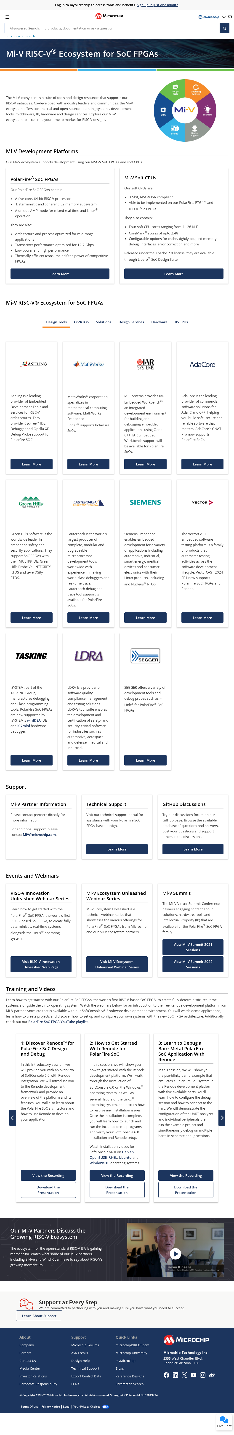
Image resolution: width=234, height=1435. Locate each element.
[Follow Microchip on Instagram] (202, 1376)
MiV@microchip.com (39, 834)
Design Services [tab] (131, 322)
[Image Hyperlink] (109, 18)
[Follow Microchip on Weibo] (212, 1376)
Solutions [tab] (103, 322)
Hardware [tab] (159, 322)
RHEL (113, 1157)
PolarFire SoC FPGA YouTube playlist (58, 1021)
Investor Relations (33, 1376)
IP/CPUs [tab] (181, 322)
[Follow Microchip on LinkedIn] (175, 1376)
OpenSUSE (98, 1157)
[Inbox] (230, 16)
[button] (60, 273)
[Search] (224, 28)
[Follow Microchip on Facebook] (166, 1376)
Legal (66, 1406)
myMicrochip (126, 1360)
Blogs (120, 1368)
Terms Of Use (29, 1406)
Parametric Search (130, 1384)
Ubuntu (125, 1157)
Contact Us (27, 1360)
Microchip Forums (85, 1345)
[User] (211, 17)
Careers (25, 1353)
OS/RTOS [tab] (81, 322)
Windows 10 (99, 1163)
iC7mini (23, 725)
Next (221, 1118)
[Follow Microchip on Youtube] (193, 1375)
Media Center (29, 1368)
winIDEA (34, 720)
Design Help (80, 1360)
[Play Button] (175, 1254)
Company (26, 1345)
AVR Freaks (79, 1353)
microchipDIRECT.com (132, 1345)
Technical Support (85, 1368)
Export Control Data (86, 1376)
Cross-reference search (20, 36)
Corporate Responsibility (38, 1384)
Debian (128, 1152)
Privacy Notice (51, 1406)
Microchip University (131, 1353)
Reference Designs (130, 1376)
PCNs (75, 1384)
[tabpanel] (117, 550)
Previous (12, 1118)
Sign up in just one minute (157, 5)
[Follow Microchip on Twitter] (184, 1376)
